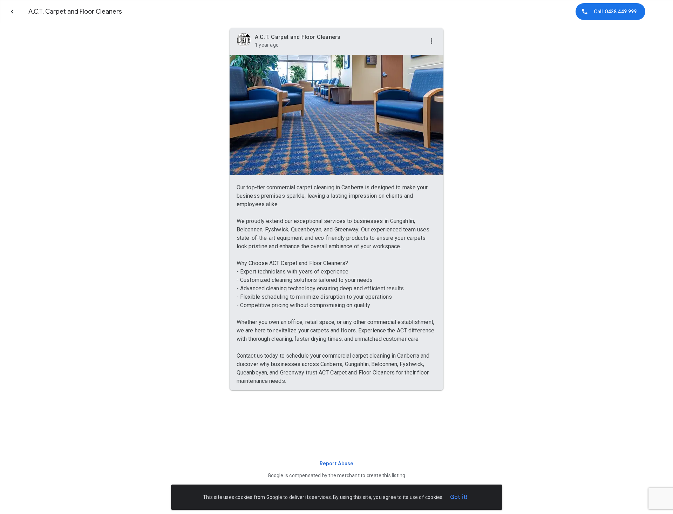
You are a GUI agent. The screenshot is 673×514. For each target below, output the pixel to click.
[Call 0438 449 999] (610, 11)
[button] (431, 41)
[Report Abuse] (336, 463)
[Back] (12, 11)
